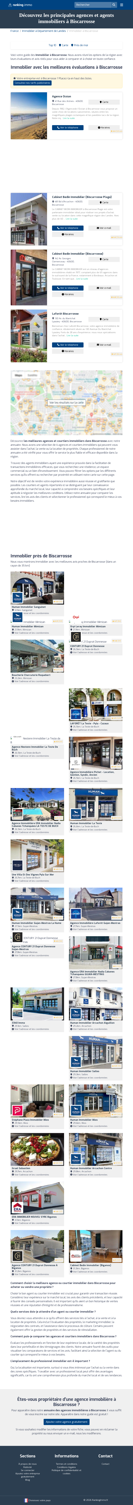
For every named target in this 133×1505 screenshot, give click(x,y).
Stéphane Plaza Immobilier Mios (30, 1119)
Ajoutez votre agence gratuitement (66, 1422)
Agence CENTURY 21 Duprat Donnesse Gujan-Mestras (33, 948)
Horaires (105, 127)
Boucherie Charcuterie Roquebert (31, 675)
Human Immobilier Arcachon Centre (91, 1168)
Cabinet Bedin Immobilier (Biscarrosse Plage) (82, 197)
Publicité (27, 1467)
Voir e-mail (105, 228)
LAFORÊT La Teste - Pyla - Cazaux (89, 723)
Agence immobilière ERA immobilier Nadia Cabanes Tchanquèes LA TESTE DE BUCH (36, 825)
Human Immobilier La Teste (86, 823)
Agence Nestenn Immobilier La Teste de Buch (35, 748)
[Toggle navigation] (121, 5)
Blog (27, 1480)
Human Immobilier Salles (84, 1071)
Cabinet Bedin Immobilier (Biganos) (90, 1265)
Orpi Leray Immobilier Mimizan (88, 626)
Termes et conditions (66, 1464)
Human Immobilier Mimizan (27, 626)
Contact (105, 1464)
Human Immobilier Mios (84, 1119)
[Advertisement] (66, 166)
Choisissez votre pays (39, 1500)
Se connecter (27, 1470)
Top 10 (52, 45)
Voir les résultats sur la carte (66, 402)
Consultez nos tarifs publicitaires (32, 83)
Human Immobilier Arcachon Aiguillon (92, 1022)
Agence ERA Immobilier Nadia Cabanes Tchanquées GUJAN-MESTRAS (92, 973)
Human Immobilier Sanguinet (29, 607)
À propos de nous (27, 1464)
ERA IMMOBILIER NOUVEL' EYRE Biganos (34, 1216)
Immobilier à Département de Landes (44, 31)
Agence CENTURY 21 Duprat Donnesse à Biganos (35, 1267)
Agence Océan (61, 96)
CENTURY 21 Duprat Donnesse (87, 646)
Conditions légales (66, 1467)
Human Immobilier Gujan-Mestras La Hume (36, 923)
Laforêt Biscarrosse (65, 314)
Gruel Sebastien (21, 1168)
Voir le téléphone (69, 127)
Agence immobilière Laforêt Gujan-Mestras (95, 923)
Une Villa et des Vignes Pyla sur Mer (33, 874)
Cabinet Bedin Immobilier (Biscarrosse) (77, 254)
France (15, 31)
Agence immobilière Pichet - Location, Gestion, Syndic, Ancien (92, 773)
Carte (105, 102)
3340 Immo (18, 1022)
